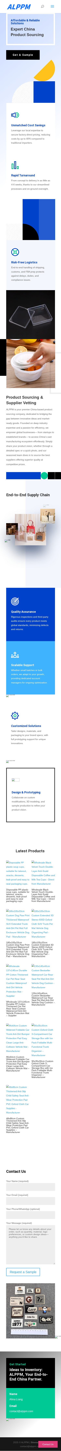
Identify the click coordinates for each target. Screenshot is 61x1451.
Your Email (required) (17, 1195)
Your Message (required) (19, 1223)
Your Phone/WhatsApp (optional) (23, 1209)
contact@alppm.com (21, 1411)
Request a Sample (23, 1272)
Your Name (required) (17, 1181)
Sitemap (35, 1442)
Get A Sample (23, 54)
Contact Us (48, 1444)
